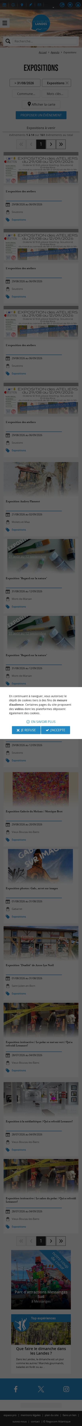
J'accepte (58, 730)
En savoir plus (43, 722)
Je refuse (28, 730)
